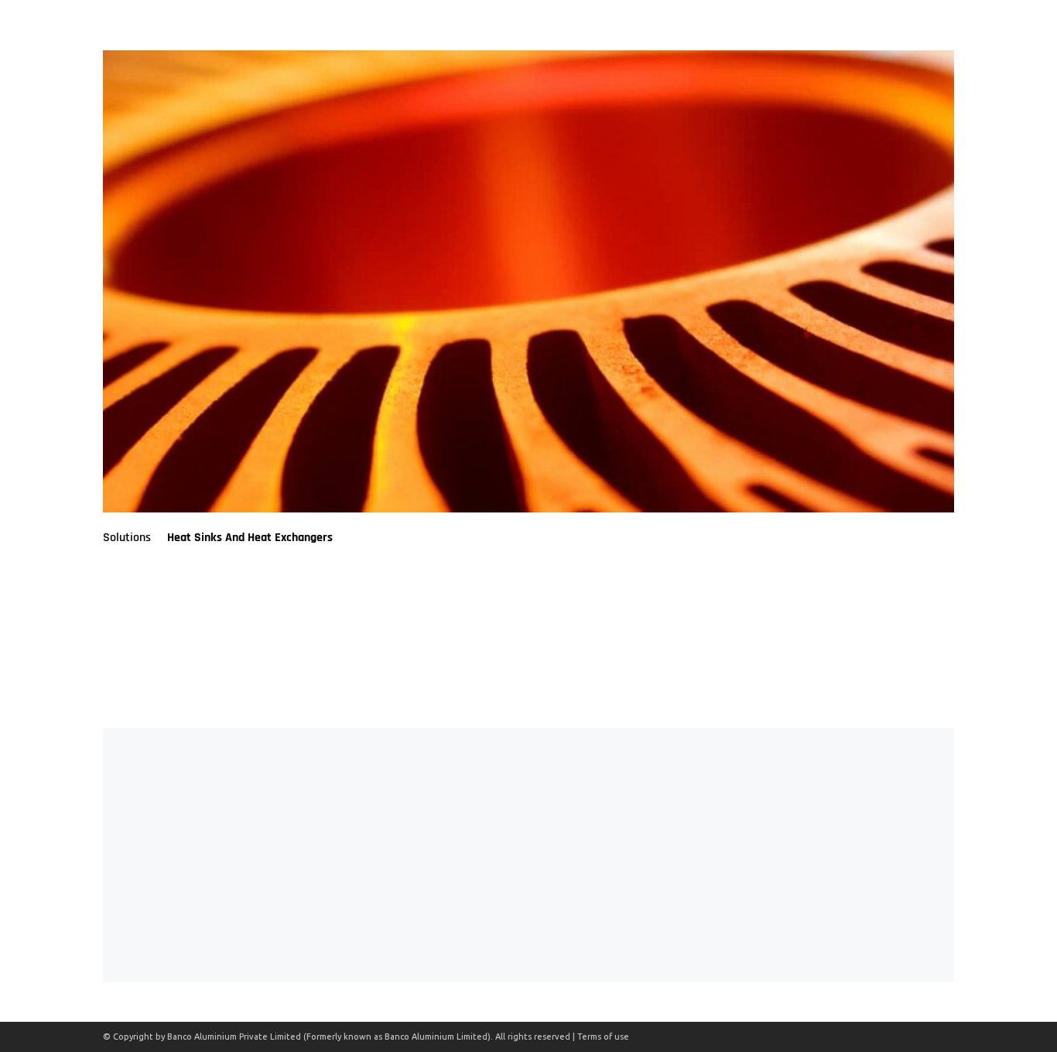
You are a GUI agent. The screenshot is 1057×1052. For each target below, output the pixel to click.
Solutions (127, 537)
